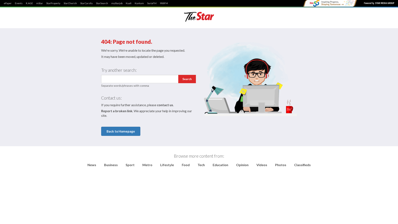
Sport (130, 165)
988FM (164, 3)
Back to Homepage (121, 131)
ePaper (8, 3)
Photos (280, 165)
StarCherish (70, 3)
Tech (201, 165)
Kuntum (139, 3)
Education (220, 165)
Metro (147, 165)
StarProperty (53, 3)
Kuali (128, 3)
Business (111, 165)
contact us (165, 105)
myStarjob (117, 3)
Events (19, 3)
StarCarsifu (86, 3)
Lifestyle (167, 165)
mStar (39, 3)
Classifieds (302, 165)
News (91, 165)
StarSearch (102, 3)
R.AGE (29, 3)
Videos (261, 165)
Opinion (242, 165)
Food (186, 165)
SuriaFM (152, 3)
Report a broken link (116, 111)
